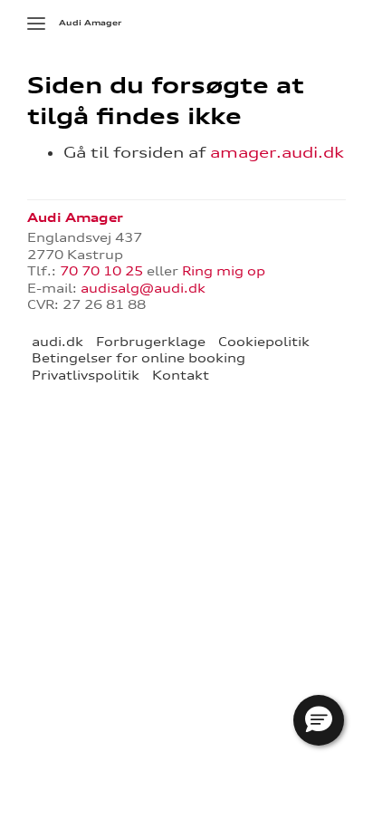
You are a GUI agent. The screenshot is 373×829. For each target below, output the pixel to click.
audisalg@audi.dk (143, 288)
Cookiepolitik (264, 341)
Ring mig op (223, 271)
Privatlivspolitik (85, 375)
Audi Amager (90, 22)
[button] (318, 720)
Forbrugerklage (151, 341)
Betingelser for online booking (138, 358)
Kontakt (180, 375)
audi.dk (57, 341)
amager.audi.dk (277, 152)
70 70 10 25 (101, 271)
